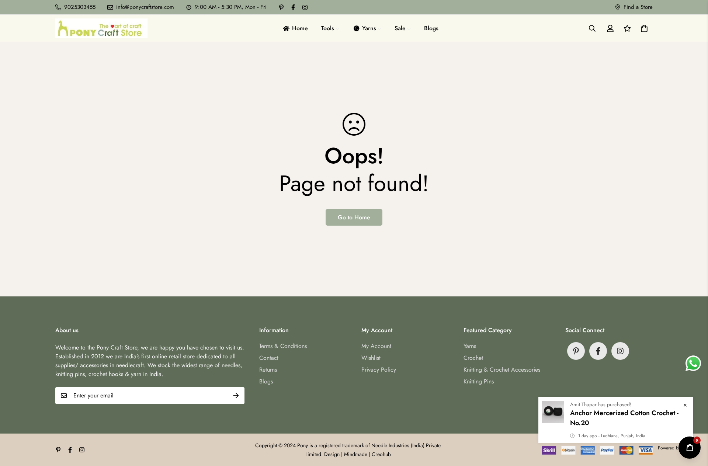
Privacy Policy (378, 369)
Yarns (470, 346)
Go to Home (354, 217)
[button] (643, 28)
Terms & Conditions (283, 346)
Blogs (266, 381)
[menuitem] (295, 28)
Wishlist (371, 358)
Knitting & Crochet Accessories (502, 369)
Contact (268, 358)
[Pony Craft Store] (101, 28)
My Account (376, 346)
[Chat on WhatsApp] (693, 363)
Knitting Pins (479, 381)
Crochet (473, 358)
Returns (268, 369)
